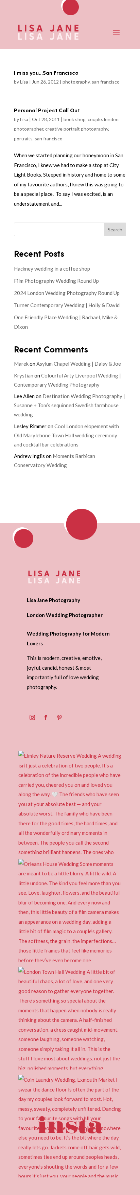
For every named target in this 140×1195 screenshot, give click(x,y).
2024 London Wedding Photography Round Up (67, 293)
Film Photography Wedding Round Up (56, 281)
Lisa (24, 82)
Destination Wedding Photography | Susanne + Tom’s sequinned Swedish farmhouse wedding (69, 405)
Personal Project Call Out (47, 110)
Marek (21, 364)
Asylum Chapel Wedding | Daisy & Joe (78, 364)
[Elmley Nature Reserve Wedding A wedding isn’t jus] (69, 802)
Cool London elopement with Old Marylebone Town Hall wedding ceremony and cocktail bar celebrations (66, 435)
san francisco (106, 82)
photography (76, 82)
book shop (75, 119)
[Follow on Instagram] (32, 717)
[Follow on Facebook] (45, 717)
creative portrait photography (76, 129)
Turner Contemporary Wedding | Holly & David (67, 305)
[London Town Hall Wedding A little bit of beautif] (69, 1018)
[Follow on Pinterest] (59, 717)
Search (115, 229)
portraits (23, 138)
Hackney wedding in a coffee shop (52, 269)
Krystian (23, 375)
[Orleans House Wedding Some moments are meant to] (69, 910)
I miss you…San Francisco (46, 72)
